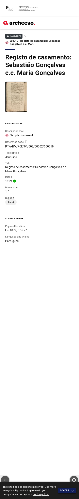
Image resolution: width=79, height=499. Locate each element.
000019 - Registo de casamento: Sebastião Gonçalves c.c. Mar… (35, 42)
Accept (64, 490)
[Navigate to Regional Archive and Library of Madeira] (22, 9)
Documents (14, 36)
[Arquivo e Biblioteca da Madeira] (19, 23)
